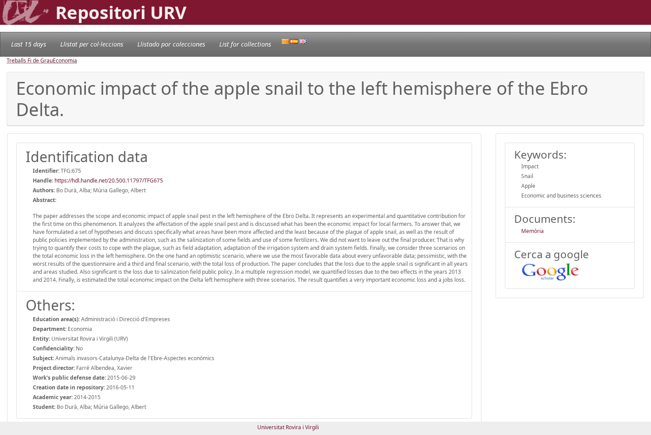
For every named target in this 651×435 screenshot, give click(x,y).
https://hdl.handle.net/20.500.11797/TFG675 (108, 180)
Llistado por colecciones (171, 44)
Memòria (532, 231)
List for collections (245, 44)
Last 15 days (28, 44)
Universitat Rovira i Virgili (288, 427)
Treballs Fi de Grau (30, 60)
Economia (65, 60)
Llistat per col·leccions (91, 44)
